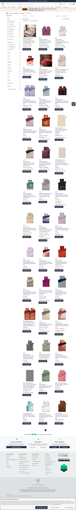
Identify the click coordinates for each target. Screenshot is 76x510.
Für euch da (34, 465)
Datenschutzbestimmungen (30, 491)
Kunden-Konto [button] (33, 447)
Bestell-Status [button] (43, 447)
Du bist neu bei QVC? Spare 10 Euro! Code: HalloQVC (37, 1)
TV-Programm (34, 457)
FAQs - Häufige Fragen (23, 469)
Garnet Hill (19, 495)
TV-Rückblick (19, 4)
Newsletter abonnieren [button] (16, 447)
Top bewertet (30, 6)
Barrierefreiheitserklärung (49, 461)
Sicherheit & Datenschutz (23, 467)
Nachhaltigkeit (47, 459)
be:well (25, 6)
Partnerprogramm (35, 463)
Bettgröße (9, 71)
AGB (22, 491)
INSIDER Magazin (35, 455)
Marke (8, 18)
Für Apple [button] (54, 447)
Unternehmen (47, 455)
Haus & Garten (65, 6)
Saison (8, 55)
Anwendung (9, 42)
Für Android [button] (64, 447)
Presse (7, 463)
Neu (8, 6)
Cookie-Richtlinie (57, 504)
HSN (7, 495)
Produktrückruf (9, 467)
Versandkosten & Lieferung (24, 461)
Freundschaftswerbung (36, 461)
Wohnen (52, 6)
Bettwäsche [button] (26, 20)
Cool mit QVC (19, 6)
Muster (8, 80)
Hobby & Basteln (58, 6)
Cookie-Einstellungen (69, 507)
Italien (41, 485)
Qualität (9, 64)
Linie (8, 77)
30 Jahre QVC (13, 6)
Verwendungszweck (11, 89)
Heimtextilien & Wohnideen (14, 13)
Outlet (46, 474)
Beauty (43, 6)
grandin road (24, 495)
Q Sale (35, 6)
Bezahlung (21, 463)
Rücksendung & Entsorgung (24, 465)
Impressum (52, 491)
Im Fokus (9, 86)
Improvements (29, 495)
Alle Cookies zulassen (41, 507)
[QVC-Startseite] (6, 13)
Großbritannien (36, 485)
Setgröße (9, 61)
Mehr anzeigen (10, 39)
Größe (8, 52)
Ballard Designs (11, 495)
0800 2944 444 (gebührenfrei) (12, 459)
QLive (7, 461)
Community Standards (42, 491)
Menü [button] (8, 4)
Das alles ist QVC (48, 457)
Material (9, 67)
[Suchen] (55, 4)
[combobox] (39, 4)
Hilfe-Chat (8, 455)
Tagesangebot (3, 6)
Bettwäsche (22, 13)
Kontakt (7, 457)
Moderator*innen (48, 468)
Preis (8, 74)
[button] (62, 4)
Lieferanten (8, 465)
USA (32, 485)
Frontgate (15, 495)
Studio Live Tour (48, 472)
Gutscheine (34, 459)
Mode (39, 6)
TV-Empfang (47, 470)
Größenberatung (22, 459)
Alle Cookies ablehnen (55, 507)
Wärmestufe (9, 83)
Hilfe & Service (21, 471)
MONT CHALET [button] (34, 20)
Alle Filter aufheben (65, 18)
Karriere (46, 466)
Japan (43, 485)
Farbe (8, 58)
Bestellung (21, 455)
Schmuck (47, 6)
